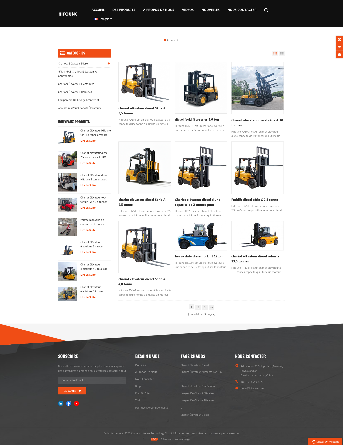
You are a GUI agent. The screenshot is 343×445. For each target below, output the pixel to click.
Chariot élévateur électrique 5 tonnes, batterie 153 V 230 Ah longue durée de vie (93, 289)
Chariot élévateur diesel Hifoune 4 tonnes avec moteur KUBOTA (94, 177)
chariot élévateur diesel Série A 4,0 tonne (142, 281)
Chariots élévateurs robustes (75, 92)
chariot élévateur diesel (195, 365)
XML (137, 400)
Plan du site (142, 393)
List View (282, 53)
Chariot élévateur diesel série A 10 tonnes (257, 122)
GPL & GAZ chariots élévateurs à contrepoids (77, 74)
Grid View (275, 53)
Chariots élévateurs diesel (73, 63)
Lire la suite (88, 140)
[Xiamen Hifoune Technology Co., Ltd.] (68, 14)
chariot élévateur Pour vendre (198, 386)
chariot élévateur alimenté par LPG (201, 372)
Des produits (123, 10)
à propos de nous (158, 10)
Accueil (98, 10)
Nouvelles (211, 10)
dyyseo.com (233, 433)
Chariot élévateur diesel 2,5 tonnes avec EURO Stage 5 (94, 155)
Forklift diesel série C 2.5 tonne (254, 199)
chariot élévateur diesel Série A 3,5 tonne (142, 110)
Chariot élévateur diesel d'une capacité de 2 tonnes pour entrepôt (197, 202)
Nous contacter (242, 10)
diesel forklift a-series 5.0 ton (197, 119)
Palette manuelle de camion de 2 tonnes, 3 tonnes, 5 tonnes (93, 222)
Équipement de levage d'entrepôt (78, 100)
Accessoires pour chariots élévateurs (79, 108)
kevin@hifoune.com (252, 388)
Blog (138, 386)
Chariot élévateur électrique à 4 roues (92, 244)
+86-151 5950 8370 (251, 382)
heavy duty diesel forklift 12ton (199, 256)
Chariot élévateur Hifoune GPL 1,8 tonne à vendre (95, 132)
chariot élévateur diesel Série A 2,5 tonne (142, 202)
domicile (140, 365)
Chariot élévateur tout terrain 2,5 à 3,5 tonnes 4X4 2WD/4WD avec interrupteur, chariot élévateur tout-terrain (93, 200)
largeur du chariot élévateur (198, 393)
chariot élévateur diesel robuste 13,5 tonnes (255, 258)
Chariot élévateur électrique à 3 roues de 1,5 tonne (93, 267)
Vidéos (188, 10)
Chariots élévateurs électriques (76, 84)
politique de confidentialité (151, 407)
